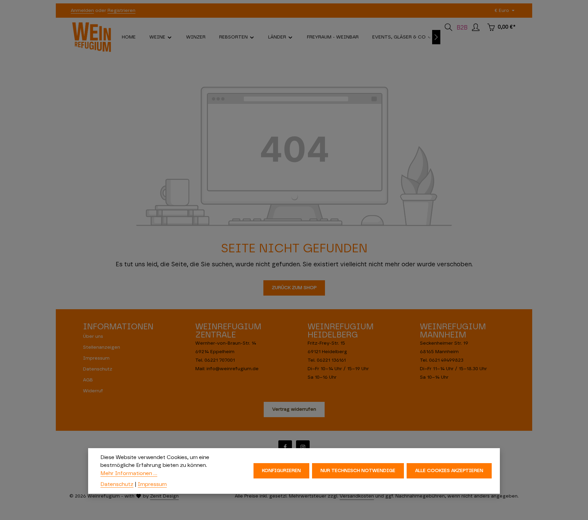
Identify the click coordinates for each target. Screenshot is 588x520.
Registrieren (121, 10)
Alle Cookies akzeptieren (449, 471)
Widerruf (93, 391)
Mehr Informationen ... (128, 473)
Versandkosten (357, 496)
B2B (462, 28)
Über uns (93, 336)
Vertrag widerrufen (294, 409)
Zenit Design (164, 496)
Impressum (96, 358)
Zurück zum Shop (294, 287)
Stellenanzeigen (101, 347)
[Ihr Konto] (476, 27)
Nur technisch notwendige (358, 471)
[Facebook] (285, 447)
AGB (88, 380)
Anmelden (82, 10)
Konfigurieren (281, 471)
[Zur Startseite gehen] (91, 37)
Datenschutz (97, 369)
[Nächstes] (436, 37)
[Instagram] (303, 447)
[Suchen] (448, 27)
